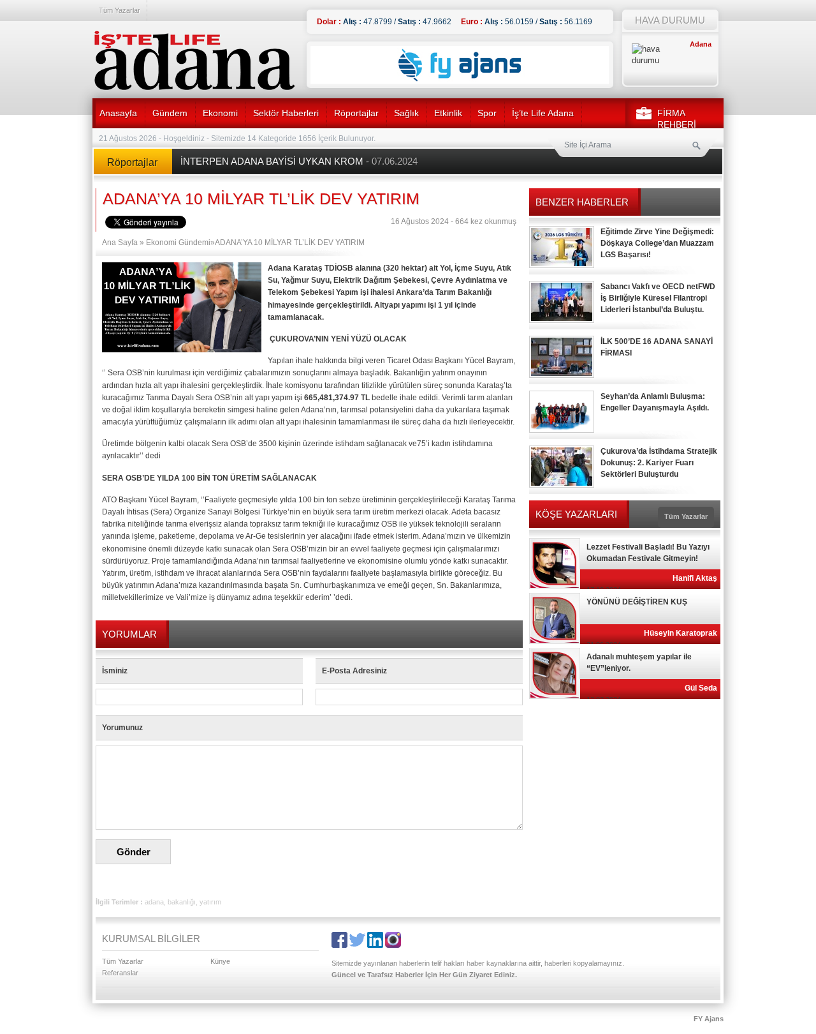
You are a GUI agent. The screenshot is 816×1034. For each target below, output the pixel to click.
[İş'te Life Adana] (194, 60)
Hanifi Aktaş (695, 578)
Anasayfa (118, 113)
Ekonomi (220, 113)
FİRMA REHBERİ (676, 119)
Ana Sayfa (120, 242)
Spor (487, 113)
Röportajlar (356, 113)
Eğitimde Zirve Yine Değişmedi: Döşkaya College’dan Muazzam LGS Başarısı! (657, 243)
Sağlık (406, 113)
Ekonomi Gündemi (178, 242)
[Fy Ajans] (459, 81)
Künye (220, 961)
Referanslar (120, 973)
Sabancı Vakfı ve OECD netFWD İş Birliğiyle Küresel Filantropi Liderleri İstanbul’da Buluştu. (658, 298)
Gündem (169, 113)
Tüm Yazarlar (119, 10)
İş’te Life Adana (543, 113)
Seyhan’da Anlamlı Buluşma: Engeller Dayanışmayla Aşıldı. (655, 402)
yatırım (210, 902)
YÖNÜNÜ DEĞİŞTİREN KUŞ (636, 601)
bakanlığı (182, 902)
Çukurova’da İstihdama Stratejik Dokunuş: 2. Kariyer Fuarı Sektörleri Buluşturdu (659, 463)
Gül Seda (701, 688)
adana (154, 902)
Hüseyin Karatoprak (680, 633)
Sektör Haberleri (286, 113)
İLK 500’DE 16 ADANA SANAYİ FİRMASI (657, 347)
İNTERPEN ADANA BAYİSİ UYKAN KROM (299, 161)
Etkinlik (448, 113)
